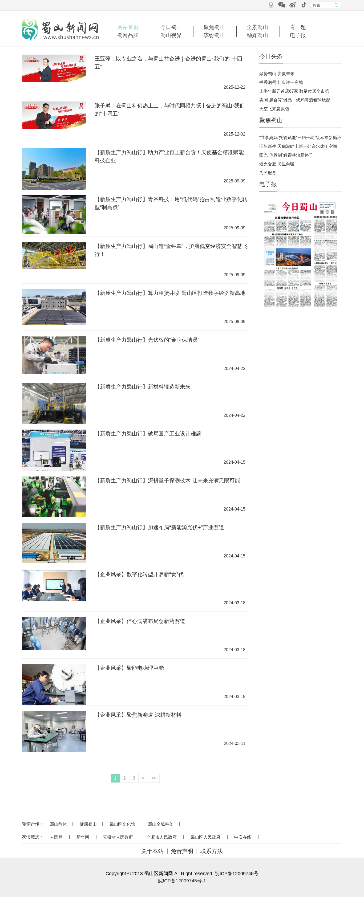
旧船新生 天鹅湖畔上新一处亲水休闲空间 (298, 146)
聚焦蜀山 (214, 27)
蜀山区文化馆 (122, 824)
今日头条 (271, 56)
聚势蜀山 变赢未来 (276, 73)
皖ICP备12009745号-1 (182, 880)
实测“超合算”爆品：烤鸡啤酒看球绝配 (294, 100)
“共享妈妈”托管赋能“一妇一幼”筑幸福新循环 (300, 137)
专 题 (298, 27)
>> (153, 778)
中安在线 (242, 837)
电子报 (298, 35)
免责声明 (182, 851)
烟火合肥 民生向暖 (276, 164)
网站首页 (128, 27)
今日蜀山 (171, 27)
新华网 (82, 837)
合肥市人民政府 (162, 837)
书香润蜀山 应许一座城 (281, 82)
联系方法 (211, 851)
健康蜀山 (88, 824)
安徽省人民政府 (118, 837)
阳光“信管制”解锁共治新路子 (286, 155)
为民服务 (267, 172)
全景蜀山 (257, 27)
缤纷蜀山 (214, 35)
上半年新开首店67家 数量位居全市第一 (296, 91)
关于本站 (152, 851)
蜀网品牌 (128, 35)
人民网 (56, 837)
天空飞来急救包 (274, 109)
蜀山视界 (171, 35)
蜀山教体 (58, 824)
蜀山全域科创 (160, 824)
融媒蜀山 (257, 35)
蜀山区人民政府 (205, 837)
